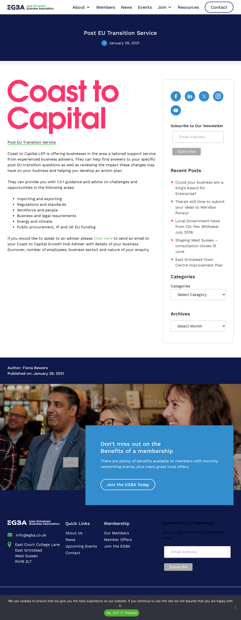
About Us (73, 533)
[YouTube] (175, 110)
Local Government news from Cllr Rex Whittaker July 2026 (197, 226)
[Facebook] (175, 96)
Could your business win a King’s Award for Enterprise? (199, 188)
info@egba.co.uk (31, 535)
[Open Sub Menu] (88, 7)
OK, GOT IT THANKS (121, 613)
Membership (116, 523)
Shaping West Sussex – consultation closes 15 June (196, 246)
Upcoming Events (81, 546)
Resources (188, 7)
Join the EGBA (117, 546)
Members (105, 7)
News (126, 7)
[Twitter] (204, 96)
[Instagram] (218, 96)
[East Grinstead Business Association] (35, 7)
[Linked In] (190, 96)
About (78, 7)
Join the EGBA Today (128, 484)
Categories (180, 286)
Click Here (103, 238)
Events (145, 7)
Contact (219, 7)
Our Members (116, 533)
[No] (235, 607)
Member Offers (118, 539)
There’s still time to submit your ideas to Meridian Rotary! (200, 207)
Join (162, 7)
